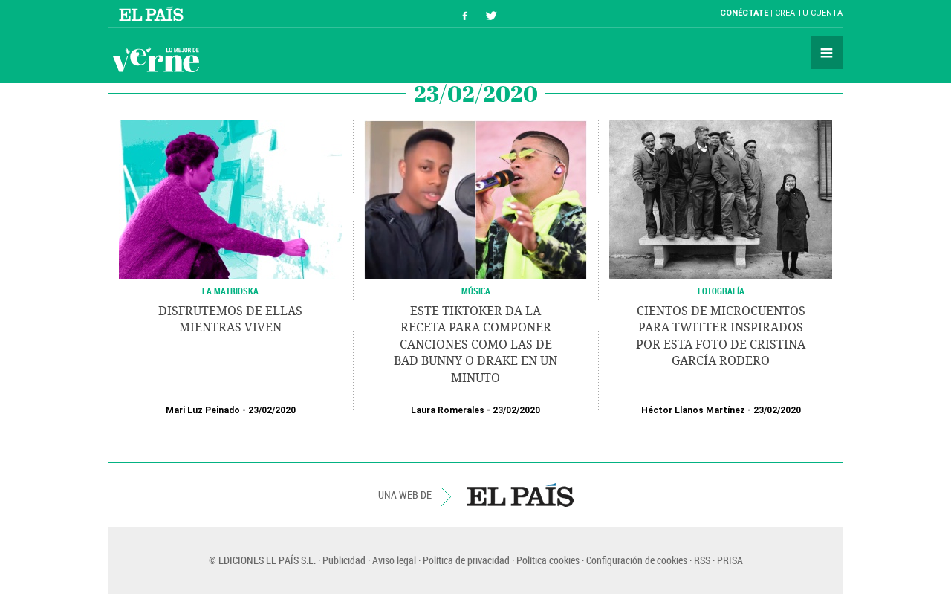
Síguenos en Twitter (491, 13)
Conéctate (744, 13)
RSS (702, 560)
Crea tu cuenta (809, 13)
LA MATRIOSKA (230, 291)
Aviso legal (394, 560)
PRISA (730, 560)
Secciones (827, 52)
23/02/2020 (272, 410)
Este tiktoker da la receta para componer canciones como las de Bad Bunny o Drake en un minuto (475, 344)
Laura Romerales (447, 410)
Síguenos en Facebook (465, 13)
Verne (155, 59)
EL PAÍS (520, 495)
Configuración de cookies (636, 560)
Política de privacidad (466, 560)
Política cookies (548, 560)
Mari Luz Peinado (203, 410)
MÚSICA (475, 291)
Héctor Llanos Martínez (693, 410)
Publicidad (344, 560)
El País (153, 13)
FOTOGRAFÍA (721, 291)
